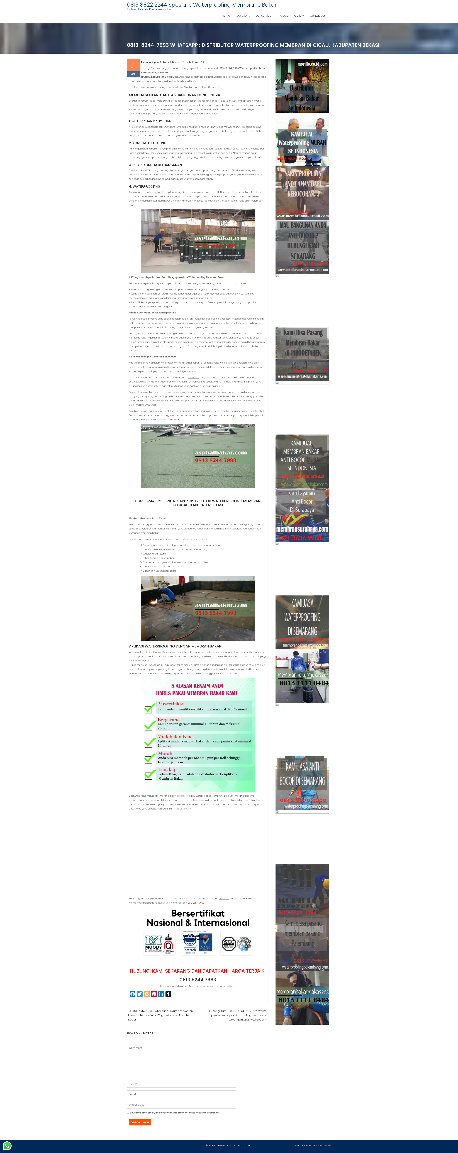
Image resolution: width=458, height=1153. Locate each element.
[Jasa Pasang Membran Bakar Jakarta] (302, 354)
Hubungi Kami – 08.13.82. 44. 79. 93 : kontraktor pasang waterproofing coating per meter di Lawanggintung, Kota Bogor (238, 1015)
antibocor (224, 898)
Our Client (243, 16)
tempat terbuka (193, 545)
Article (284, 16)
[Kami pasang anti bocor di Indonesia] (302, 890)
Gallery (299, 16)
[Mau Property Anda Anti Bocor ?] (302, 837)
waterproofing (182, 795)
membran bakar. (183, 808)
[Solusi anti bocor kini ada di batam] (302, 729)
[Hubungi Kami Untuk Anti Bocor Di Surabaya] (302, 300)
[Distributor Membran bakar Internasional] (302, 86)
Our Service (263, 16)
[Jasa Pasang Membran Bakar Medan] (302, 247)
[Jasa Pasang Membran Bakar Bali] (302, 193)
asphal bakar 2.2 (194, 62)
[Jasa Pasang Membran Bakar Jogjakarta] (302, 568)
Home (226, 16)
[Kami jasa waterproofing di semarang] (302, 622)
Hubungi (165, 902)
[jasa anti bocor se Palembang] (302, 944)
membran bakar (175, 87)
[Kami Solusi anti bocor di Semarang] (302, 783)
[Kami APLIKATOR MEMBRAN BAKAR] (302, 461)
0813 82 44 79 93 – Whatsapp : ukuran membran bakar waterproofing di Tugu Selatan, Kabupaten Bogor (160, 1015)
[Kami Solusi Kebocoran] (302, 408)
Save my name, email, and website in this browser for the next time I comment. (175, 1112)
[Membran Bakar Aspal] (302, 139)
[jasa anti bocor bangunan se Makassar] (302, 998)
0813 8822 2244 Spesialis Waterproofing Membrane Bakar (202, 5)
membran (193, 377)
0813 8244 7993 (197, 980)
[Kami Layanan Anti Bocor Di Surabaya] (302, 515)
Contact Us (318, 16)
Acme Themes (323, 1145)
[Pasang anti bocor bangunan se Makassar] (302, 676)
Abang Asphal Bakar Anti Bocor (161, 62)
